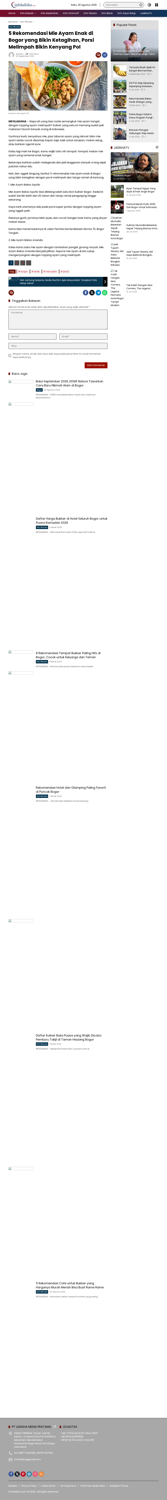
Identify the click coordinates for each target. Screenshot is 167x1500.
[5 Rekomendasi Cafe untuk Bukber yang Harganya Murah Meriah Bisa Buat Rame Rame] (20, 1289)
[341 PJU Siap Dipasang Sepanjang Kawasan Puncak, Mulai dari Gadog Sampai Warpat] (119, 86)
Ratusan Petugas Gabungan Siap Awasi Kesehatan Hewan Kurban (141, 131)
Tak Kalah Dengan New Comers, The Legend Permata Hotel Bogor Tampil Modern (142, 287)
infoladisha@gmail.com (27, 1459)
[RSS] (41, 1474)
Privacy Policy (29, 1485)
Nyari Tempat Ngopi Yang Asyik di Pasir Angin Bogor (140, 190)
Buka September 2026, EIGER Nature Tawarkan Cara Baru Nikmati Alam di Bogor (69, 383)
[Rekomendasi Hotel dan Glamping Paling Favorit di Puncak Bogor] (20, 793)
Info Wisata (14, 26)
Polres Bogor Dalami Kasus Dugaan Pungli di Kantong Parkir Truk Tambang (142, 116)
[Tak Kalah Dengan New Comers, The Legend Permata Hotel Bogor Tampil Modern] (117, 288)
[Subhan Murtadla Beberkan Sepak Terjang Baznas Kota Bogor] (117, 228)
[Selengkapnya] (157, 147)
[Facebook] (85, 292)
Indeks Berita (48, 1485)
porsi (66, 271)
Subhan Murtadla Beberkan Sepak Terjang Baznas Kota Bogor (141, 227)
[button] (141, 5)
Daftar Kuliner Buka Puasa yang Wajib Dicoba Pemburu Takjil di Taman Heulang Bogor (68, 1037)
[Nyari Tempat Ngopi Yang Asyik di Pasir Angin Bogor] (117, 191)
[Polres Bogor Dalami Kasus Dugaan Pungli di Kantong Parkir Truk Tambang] (119, 117)
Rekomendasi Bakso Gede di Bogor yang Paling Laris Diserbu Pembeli (140, 100)
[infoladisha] (24, 4)
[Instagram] (35, 1474)
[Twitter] (92, 292)
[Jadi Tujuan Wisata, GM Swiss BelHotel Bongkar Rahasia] (117, 255)
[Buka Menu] (157, 5)
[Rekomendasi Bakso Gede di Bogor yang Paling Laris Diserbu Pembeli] (119, 101)
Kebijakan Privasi (119, 1485)
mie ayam (51, 271)
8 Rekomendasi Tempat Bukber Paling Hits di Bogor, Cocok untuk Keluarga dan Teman (68, 655)
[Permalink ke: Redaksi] (12, 55)
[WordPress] (29, 1474)
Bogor (39, 390)
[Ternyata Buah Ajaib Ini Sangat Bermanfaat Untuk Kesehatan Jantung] (119, 70)
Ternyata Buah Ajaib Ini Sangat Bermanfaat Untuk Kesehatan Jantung (142, 69)
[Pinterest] (23, 1474)
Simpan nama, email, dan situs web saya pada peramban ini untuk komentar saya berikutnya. (57, 355)
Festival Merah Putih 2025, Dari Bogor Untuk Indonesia (141, 206)
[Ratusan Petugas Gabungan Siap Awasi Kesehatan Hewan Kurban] (119, 133)
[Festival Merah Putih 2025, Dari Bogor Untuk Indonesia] (117, 207)
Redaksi (19, 54)
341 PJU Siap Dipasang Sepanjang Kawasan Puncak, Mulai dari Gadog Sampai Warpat (142, 85)
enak (36, 271)
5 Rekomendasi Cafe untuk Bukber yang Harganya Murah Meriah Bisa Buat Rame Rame (70, 1285)
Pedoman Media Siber (92, 1485)
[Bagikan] (104, 55)
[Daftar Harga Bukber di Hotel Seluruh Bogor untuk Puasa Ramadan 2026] (20, 524)
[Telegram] (98, 292)
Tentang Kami (68, 1485)
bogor (24, 271)
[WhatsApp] (104, 292)
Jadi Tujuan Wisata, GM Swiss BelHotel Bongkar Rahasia (139, 253)
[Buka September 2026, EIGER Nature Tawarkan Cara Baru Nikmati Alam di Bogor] (20, 389)
